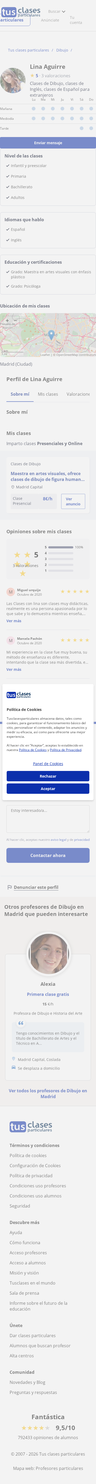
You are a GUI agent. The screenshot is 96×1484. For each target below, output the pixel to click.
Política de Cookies (33, 750)
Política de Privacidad (65, 750)
